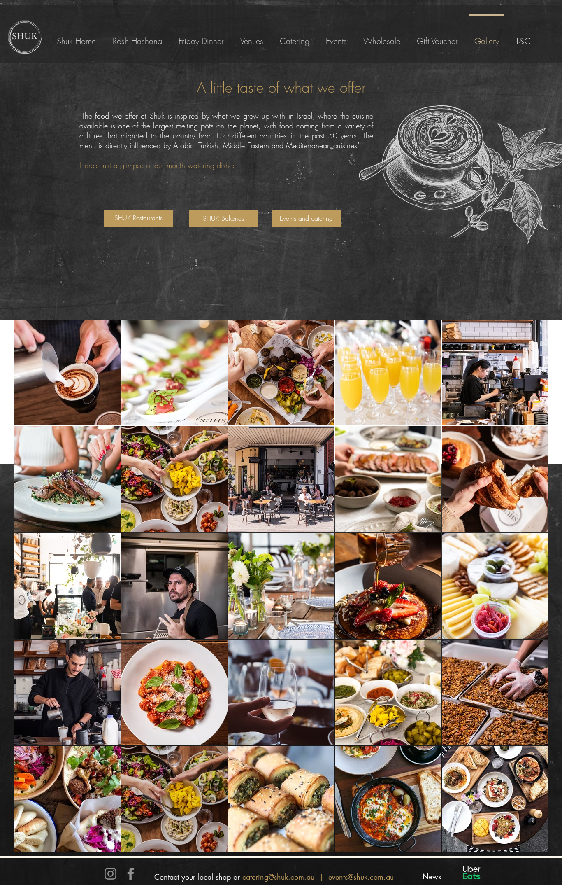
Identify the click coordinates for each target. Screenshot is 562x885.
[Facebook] (131, 874)
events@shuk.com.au (361, 877)
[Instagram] (110, 874)
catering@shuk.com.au (278, 877)
